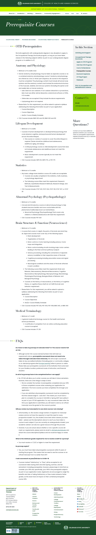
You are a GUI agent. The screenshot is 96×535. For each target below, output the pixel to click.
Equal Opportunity (47, 523)
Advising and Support (83, 53)
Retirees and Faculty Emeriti (35, 505)
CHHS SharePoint (58, 497)
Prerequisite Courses (84, 71)
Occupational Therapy (13, 39)
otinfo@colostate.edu (58, 430)
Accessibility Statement (9, 523)
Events (79, 496)
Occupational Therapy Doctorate (48, 39)
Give (72, 13)
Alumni (67, 13)
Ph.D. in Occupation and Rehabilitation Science (83, 86)
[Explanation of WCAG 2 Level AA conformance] (35, 531)
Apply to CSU (22, 523)
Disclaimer (39, 522)
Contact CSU (30, 523)
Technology (57, 517)
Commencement (58, 510)
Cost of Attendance (83, 68)
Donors (34, 501)
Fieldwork (80, 80)
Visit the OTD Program (84, 65)
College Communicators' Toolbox (58, 501)
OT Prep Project (82, 77)
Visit (77, 13)
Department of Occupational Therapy (48, 9)
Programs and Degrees (29, 39)
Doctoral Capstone (83, 74)
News (78, 494)
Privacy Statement (58, 523)
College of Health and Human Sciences (61, 3)
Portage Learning (44, 363)
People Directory (58, 514)
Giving (55, 512)
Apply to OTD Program (84, 62)
